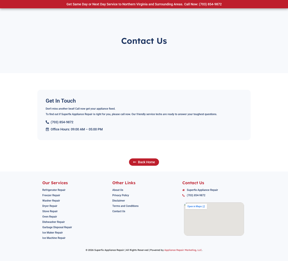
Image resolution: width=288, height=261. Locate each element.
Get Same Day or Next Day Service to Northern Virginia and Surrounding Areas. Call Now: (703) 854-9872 (144, 4)
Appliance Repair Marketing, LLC (183, 250)
